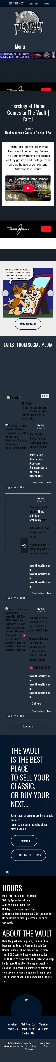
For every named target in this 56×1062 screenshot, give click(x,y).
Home (28, 128)
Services (44, 1024)
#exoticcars (35, 459)
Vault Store (27, 1028)
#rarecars (34, 463)
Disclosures (29, 1049)
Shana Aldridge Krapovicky (36, 515)
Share (49, 482)
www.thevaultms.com (40, 567)
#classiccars (36, 455)
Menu (20, 46)
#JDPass (34, 471)
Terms (46, 1046)
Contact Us (28, 1033)
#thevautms (36, 476)
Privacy (33, 1046)
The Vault (41, 425)
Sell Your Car (28, 1024)
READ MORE (24, 840)
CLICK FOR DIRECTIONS (28, 855)
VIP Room (43, 1028)
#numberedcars (38, 467)
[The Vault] (13, 397)
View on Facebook (38, 482)
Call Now (36, 703)
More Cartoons (28, 324)
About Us (13, 1028)
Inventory (12, 1024)
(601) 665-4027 (16, 3)
